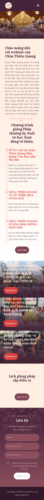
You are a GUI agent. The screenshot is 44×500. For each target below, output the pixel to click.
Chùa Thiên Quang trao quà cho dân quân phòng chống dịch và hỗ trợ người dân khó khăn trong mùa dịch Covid (21, 337)
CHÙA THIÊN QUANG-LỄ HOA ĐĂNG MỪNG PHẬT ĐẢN (23, 224)
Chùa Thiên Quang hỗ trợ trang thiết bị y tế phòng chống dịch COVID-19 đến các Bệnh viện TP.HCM (21, 273)
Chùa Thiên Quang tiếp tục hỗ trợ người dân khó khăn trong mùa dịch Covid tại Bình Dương (20, 306)
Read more (11, 290)
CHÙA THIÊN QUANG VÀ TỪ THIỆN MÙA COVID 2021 (23, 195)
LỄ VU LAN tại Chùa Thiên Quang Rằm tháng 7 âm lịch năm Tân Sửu (22, 155)
